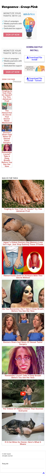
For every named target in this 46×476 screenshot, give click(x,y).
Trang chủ (5, 464)
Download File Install (35, 58)
